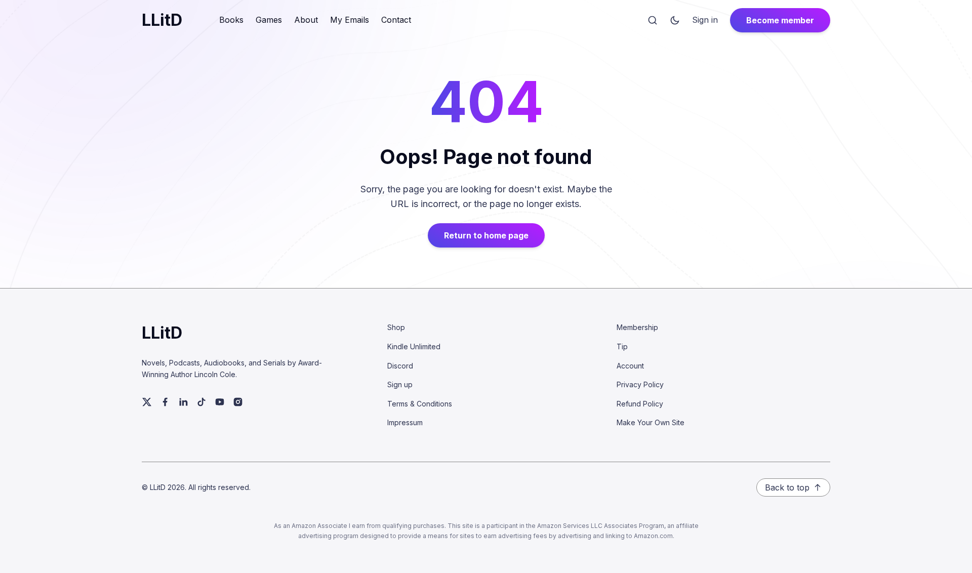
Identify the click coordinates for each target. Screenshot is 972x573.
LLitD (162, 20)
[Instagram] (238, 402)
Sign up (400, 384)
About (306, 20)
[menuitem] (705, 20)
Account (630, 365)
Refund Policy (640, 403)
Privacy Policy (640, 384)
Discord (400, 365)
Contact (396, 20)
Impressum (405, 422)
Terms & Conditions (419, 403)
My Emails (349, 20)
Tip (622, 346)
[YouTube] (220, 402)
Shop (396, 327)
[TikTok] (201, 402)
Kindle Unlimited (413, 346)
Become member (780, 20)
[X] (147, 402)
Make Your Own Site (650, 422)
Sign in (705, 20)
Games (269, 20)
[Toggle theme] (675, 20)
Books (231, 20)
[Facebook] (165, 402)
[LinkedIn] (183, 402)
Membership (637, 327)
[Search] (652, 20)
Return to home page (486, 235)
